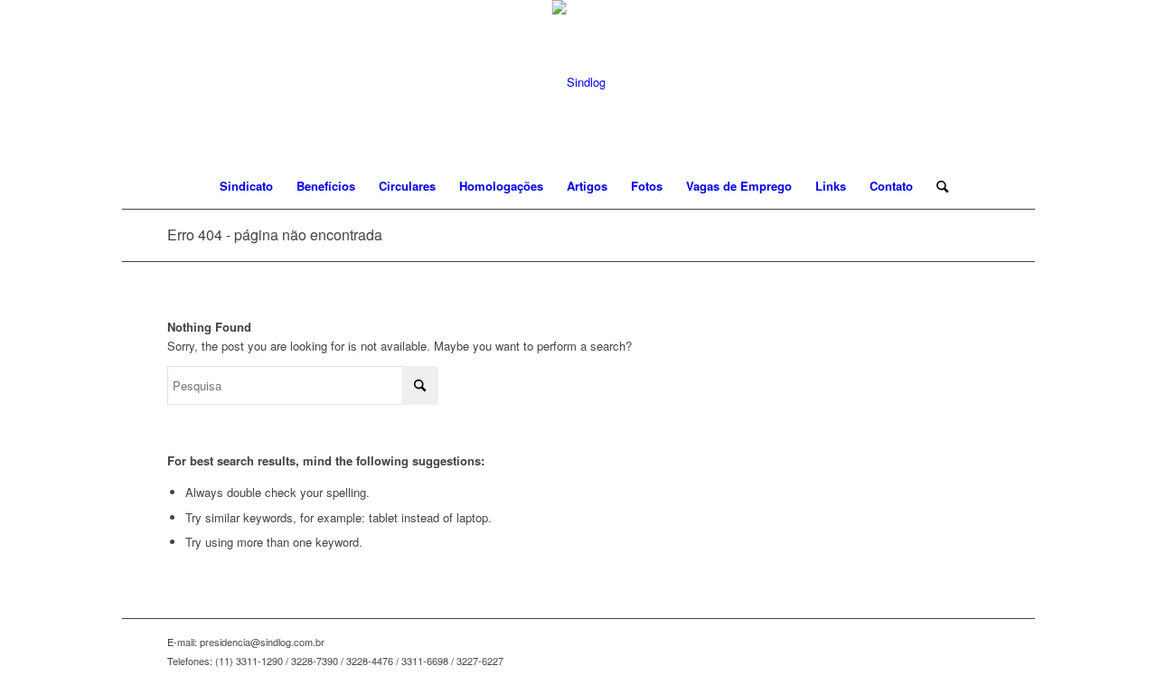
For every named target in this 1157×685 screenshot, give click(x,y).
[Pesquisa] (936, 186)
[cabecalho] (579, 82)
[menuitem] (246, 186)
